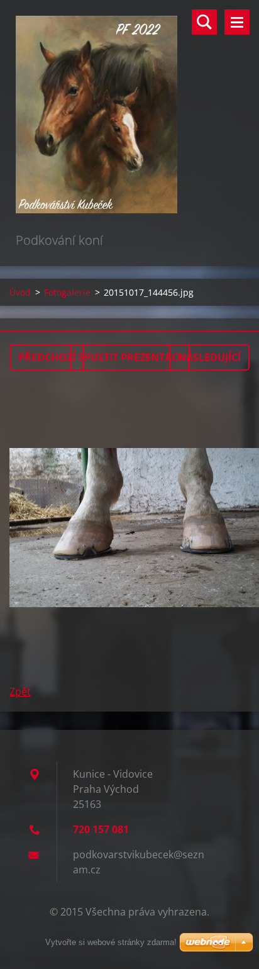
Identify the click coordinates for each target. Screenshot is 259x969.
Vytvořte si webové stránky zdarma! (111, 942)
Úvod (20, 292)
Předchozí (46, 357)
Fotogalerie (67, 292)
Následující (209, 357)
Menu (237, 22)
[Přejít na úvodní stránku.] (129, 115)
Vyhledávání (204, 22)
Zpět (20, 691)
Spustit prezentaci (130, 357)
